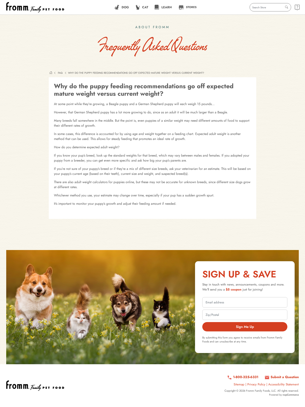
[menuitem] (121, 7)
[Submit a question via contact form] (297, 7)
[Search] (286, 7)
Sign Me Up (245, 326)
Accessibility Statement (283, 384)
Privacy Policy (256, 384)
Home (50, 72)
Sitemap (239, 384)
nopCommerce (291, 395)
